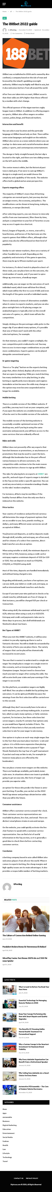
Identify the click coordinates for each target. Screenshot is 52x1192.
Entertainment (9, 1133)
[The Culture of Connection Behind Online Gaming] (26, 919)
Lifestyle (6, 1153)
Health (5, 1145)
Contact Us (18, 1178)
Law (4, 1149)
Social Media (8, 1137)
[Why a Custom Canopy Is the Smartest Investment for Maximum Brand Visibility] (10, 1047)
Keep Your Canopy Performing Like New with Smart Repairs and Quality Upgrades (33, 1016)
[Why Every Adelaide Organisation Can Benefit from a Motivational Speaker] (10, 1062)
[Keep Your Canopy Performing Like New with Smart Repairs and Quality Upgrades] (10, 1017)
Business (6, 1121)
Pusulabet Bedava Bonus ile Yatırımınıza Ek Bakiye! (24, 946)
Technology (7, 1157)
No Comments (17, 33)
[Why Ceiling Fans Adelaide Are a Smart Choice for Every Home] (10, 1076)
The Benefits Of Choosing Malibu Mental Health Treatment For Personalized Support (32, 1031)
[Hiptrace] (26, 4)
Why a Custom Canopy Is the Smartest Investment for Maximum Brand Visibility (34, 1046)
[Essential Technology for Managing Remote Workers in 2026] (10, 1003)
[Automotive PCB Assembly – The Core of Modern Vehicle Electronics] (10, 1090)
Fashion (6, 1141)
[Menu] (4, 4)
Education (7, 1129)
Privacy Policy (32, 1178)
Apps (4, 1113)
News (5, 1109)
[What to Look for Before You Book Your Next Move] (10, 990)
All (5, 18)
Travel (5, 1161)
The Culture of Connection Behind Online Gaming (24, 935)
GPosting (13, 30)
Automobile (7, 1117)
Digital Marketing (10, 1125)
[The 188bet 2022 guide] (26, 53)
